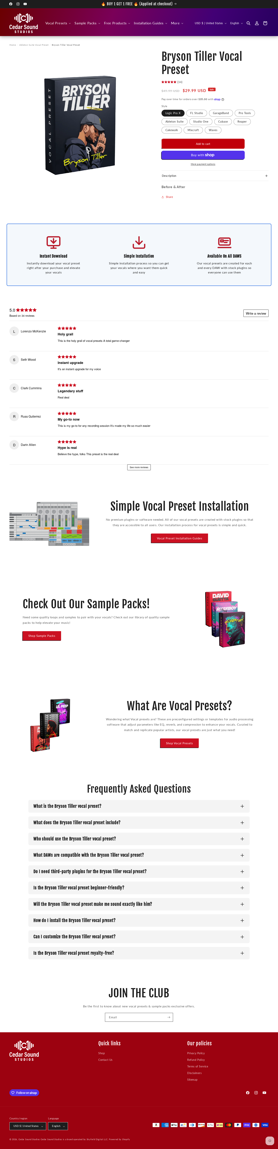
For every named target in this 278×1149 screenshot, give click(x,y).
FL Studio (196, 113)
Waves (213, 130)
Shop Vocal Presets (179, 743)
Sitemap (192, 1079)
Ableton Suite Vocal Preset (34, 44)
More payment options (203, 164)
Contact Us (105, 1059)
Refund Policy (196, 1059)
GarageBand (221, 113)
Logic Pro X (173, 113)
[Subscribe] (169, 1017)
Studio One (200, 121)
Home (12, 44)
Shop (101, 1053)
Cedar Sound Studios (29, 1139)
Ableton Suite (174, 121)
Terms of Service (197, 1066)
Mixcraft (193, 130)
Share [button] (169, 196)
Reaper (242, 121)
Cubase (223, 121)
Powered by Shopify (119, 1139)
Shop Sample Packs (41, 635)
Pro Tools (245, 113)
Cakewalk (171, 130)
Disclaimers (194, 1073)
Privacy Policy (196, 1053)
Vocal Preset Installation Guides (179, 538)
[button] (57, 23)
